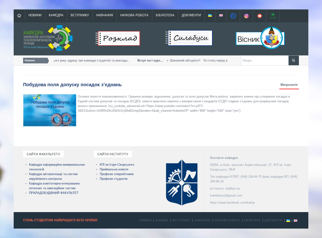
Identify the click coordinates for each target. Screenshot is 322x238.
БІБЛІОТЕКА (165, 15)
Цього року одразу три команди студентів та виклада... (67, 60)
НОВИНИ (35, 15)
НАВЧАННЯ (104, 15)
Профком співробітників (117, 174)
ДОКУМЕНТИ (191, 15)
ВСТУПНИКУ (80, 15)
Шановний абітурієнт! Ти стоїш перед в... (182, 60)
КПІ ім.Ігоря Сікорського (117, 164)
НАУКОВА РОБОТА (134, 15)
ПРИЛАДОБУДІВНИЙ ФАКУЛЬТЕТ (53, 193)
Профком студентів (114, 179)
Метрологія (289, 84)
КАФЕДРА (56, 15)
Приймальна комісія (114, 169)
